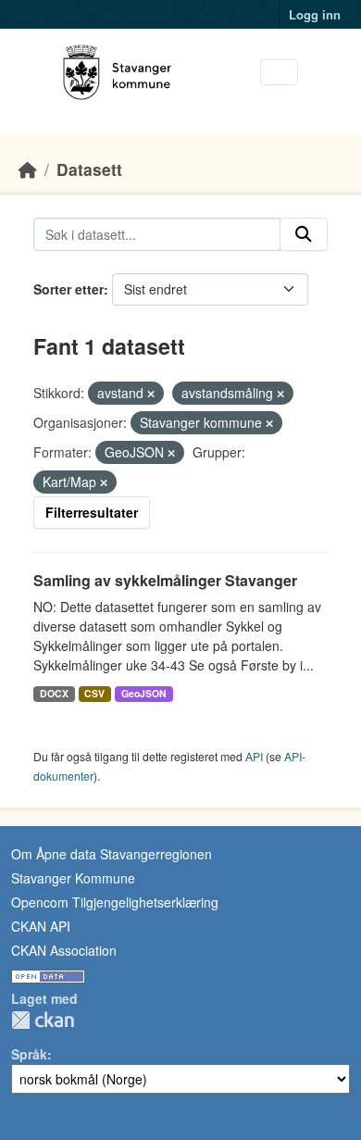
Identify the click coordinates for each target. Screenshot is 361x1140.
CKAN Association (64, 950)
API (254, 756)
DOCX (54, 693)
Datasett (89, 169)
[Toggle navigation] (279, 72)
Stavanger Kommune (73, 878)
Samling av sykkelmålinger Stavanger (165, 580)
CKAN (42, 1020)
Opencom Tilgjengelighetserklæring (114, 902)
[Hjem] (28, 169)
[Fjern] (151, 393)
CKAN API (40, 926)
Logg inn (315, 14)
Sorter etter (68, 289)
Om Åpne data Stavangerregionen (111, 854)
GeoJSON (144, 693)
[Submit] (304, 234)
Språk (29, 1054)
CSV (94, 693)
